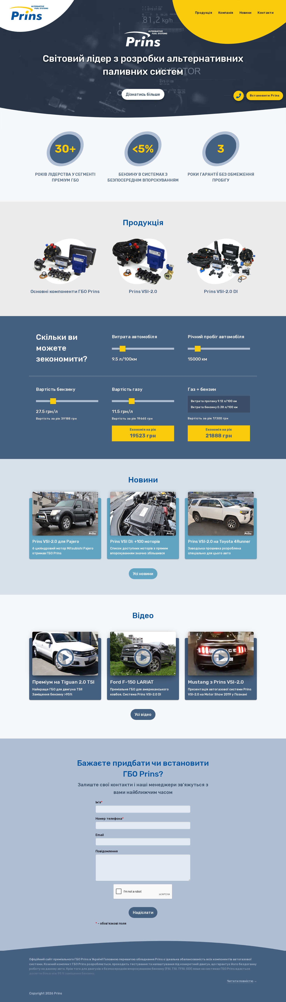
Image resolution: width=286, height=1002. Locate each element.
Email (100, 835)
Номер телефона (109, 818)
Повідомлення (107, 851)
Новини (246, 13)
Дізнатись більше (143, 94)
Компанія (225, 13)
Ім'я (98, 802)
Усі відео (143, 714)
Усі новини (143, 573)
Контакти (266, 13)
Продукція (203, 13)
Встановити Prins (265, 95)
